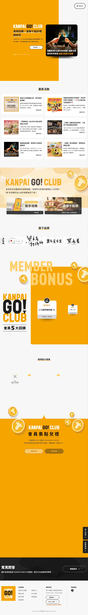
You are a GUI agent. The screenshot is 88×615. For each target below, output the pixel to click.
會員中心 (34, 590)
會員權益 (34, 597)
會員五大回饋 (22, 590)
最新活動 (21, 597)
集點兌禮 (21, 593)
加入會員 (34, 593)
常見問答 (21, 600)
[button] (16, 54)
